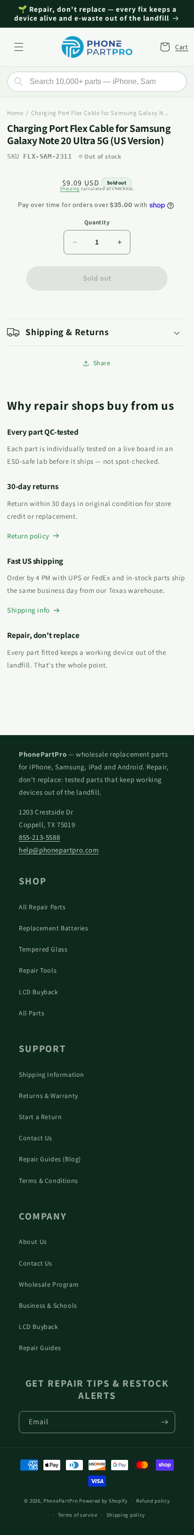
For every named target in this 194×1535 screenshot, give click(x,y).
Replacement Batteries (54, 928)
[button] (18, 47)
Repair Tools (38, 970)
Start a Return (40, 1117)
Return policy (28, 535)
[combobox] (97, 81)
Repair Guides (40, 1347)
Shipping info (28, 610)
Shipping (70, 188)
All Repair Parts (42, 907)
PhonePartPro (60, 1500)
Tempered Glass (43, 949)
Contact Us (35, 1138)
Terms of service (77, 1515)
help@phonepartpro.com (59, 849)
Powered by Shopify (103, 1500)
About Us (33, 1241)
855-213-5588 (39, 837)
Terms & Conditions (48, 1180)
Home (15, 113)
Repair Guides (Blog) (50, 1159)
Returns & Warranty (48, 1095)
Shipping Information (51, 1074)
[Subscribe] (164, 1422)
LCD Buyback (38, 992)
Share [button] (102, 363)
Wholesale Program (49, 1284)
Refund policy (153, 1500)
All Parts (31, 1013)
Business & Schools (48, 1305)
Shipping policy (126, 1515)
